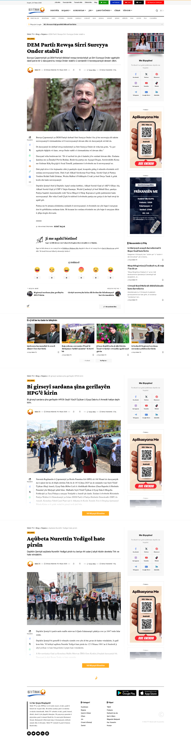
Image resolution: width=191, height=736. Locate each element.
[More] (29, 182)
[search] (157, 10)
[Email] (29, 166)
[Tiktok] (156, 84)
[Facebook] (136, 75)
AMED (53, 18)
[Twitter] (146, 75)
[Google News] (146, 93)
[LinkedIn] (156, 93)
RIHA (131, 18)
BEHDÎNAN (45, 18)
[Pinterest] (156, 75)
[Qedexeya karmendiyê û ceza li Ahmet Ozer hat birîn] (43, 333)
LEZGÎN (138, 18)
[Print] (29, 176)
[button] (161, 24)
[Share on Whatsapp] (29, 155)
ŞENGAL (101, 18)
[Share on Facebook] (29, 144)
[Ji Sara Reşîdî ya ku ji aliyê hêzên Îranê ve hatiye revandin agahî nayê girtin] (113, 333)
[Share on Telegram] (29, 160)
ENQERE (70, 18)
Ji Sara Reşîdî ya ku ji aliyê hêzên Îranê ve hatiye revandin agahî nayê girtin (113, 348)
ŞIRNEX (117, 18)
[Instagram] (136, 84)
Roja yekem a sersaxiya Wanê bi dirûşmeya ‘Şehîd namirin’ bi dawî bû (78, 348)
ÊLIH (145, 18)
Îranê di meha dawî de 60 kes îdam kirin (59, 24)
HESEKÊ (109, 18)
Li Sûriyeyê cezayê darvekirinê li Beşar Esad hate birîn (144, 249)
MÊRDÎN (124, 18)
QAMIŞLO (78, 18)
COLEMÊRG (153, 18)
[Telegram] (136, 93)
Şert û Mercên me (108, 248)
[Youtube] (146, 84)
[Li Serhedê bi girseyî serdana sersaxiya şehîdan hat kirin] (147, 333)
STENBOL (61, 18)
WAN (94, 18)
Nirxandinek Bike (111, 307)
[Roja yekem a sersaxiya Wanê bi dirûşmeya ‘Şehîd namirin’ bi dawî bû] (78, 333)
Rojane (31, 39)
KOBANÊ (87, 18)
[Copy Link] (29, 171)
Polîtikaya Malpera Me (70, 248)
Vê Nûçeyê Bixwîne (96, 513)
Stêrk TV (37, 70)
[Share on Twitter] (29, 150)
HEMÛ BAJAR (34, 18)
